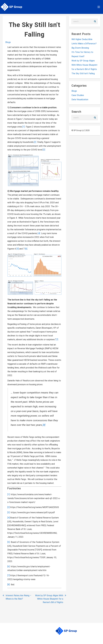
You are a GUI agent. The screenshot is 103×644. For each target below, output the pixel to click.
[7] (57, 339)
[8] (44, 424)
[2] (35, 142)
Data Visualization (79, 99)
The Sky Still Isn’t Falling (83, 73)
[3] (44, 149)
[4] (39, 233)
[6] (26, 248)
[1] (23, 126)
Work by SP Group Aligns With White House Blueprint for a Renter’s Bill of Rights (49, 599)
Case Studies (77, 95)
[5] (17, 248)
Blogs (8, 42)
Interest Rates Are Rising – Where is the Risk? (18, 597)
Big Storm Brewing (80, 48)
